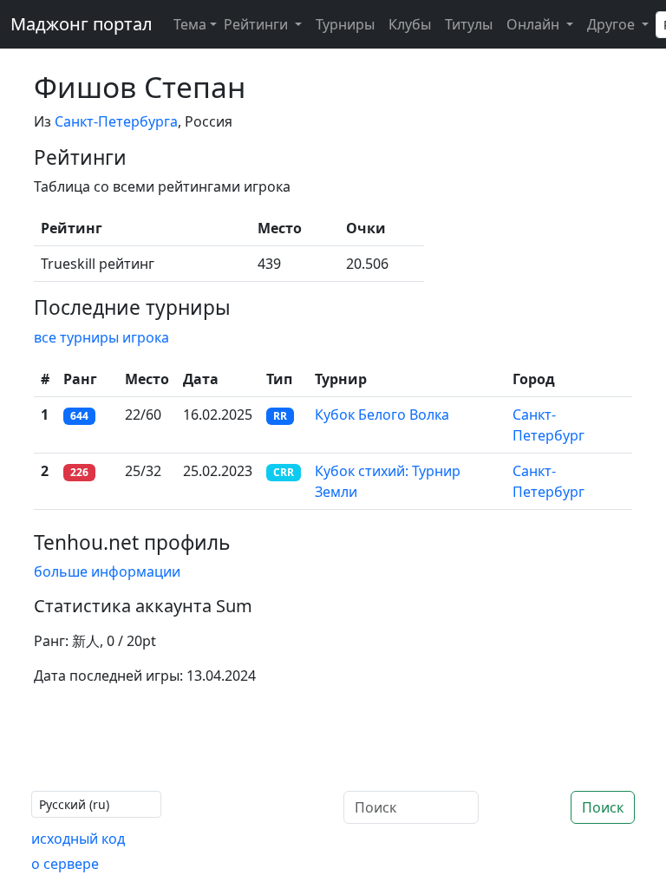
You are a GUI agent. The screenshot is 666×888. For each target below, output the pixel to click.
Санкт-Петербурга (116, 121)
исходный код (78, 838)
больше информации (107, 571)
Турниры (345, 24)
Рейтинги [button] (257, 24)
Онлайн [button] (534, 24)
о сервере (65, 863)
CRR (283, 472)
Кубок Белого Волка (382, 414)
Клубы (409, 24)
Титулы (469, 24)
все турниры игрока (101, 337)
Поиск (603, 807)
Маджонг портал (81, 24)
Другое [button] (612, 24)
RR (280, 415)
